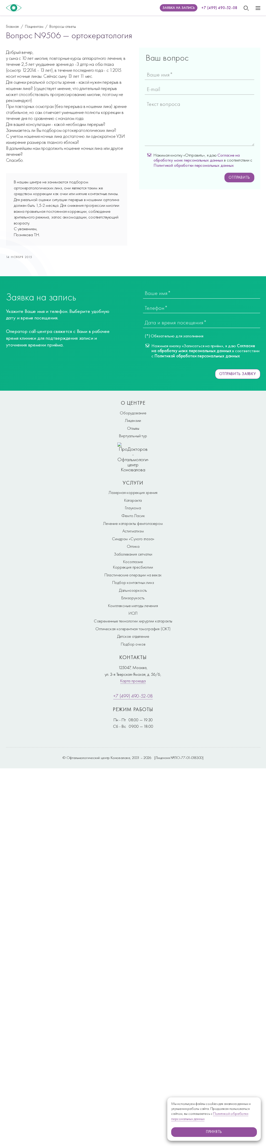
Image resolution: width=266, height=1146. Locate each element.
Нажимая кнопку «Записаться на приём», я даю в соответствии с (205, 350)
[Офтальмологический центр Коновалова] (14, 8)
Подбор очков (133, 644)
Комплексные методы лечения (133, 605)
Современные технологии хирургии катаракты (133, 621)
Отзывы (133, 428)
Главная (12, 26)
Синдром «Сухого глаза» (133, 539)
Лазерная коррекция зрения (133, 492)
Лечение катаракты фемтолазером (133, 523)
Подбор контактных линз (133, 582)
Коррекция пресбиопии (133, 567)
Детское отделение (133, 636)
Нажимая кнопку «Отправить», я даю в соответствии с (203, 160)
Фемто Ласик (133, 515)
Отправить (239, 177)
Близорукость (133, 598)
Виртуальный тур (133, 436)
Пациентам (34, 26)
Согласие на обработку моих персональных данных (197, 157)
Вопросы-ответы (62, 26)
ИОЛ (133, 613)
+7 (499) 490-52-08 (219, 7)
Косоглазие (133, 561)
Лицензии (133, 420)
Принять (214, 1131)
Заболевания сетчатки (133, 554)
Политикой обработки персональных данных (194, 165)
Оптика (133, 546)
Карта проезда (133, 681)
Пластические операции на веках (133, 575)
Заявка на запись (179, 7)
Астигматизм (133, 531)
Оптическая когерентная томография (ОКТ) (133, 629)
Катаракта (133, 500)
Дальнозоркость (133, 590)
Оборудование (133, 413)
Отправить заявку (237, 373)
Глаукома (133, 508)
